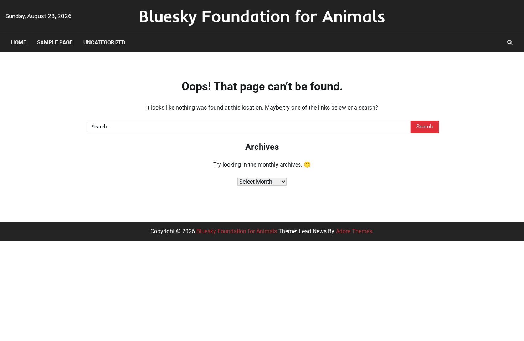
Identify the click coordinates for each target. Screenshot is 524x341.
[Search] (509, 42)
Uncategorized (104, 42)
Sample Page (54, 42)
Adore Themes (354, 231)
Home (18, 42)
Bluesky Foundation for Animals (262, 16)
